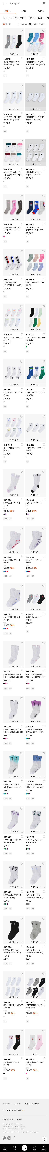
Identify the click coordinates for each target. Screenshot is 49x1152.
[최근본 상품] (44, 1139)
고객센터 (6, 1103)
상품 (8, 11)
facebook (14, 1138)
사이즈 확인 (12, 54)
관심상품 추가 (21, 31)
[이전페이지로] (4, 3)
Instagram (9, 1138)
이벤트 (41, 11)
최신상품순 (41, 24)
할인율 (40, 18)
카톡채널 (4, 1138)
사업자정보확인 (8, 1120)
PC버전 (18, 1120)
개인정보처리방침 (32, 1103)
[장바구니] (22, 59)
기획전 (24, 11)
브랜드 (22, 18)
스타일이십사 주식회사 (12, 1110)
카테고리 (12, 18)
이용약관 (17, 1103)
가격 (30, 18)
